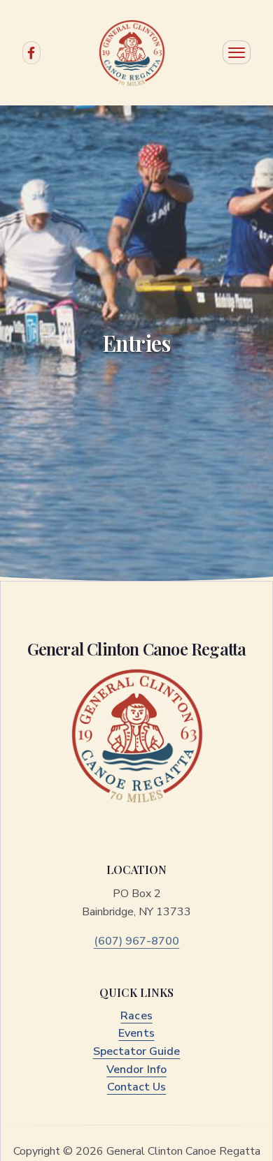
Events (136, 1033)
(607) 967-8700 (137, 941)
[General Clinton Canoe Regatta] (132, 53)
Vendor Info (136, 1069)
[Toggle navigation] (237, 52)
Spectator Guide (137, 1051)
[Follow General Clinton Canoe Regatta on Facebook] (31, 52)
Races (136, 1015)
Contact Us (136, 1087)
